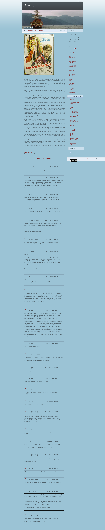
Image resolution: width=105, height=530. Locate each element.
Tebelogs (72, 134)
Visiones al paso (72, 92)
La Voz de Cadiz (72, 74)
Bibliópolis (72, 99)
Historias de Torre (72, 67)
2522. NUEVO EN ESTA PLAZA (35, 30)
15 (25, 388)
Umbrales (72, 140)
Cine (70, 56)
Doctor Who (71, 62)
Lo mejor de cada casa (73, 76)
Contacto (31, 27)
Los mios (70, 78)
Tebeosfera (72, 137)
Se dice (71, 133)
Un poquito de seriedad (73, 90)
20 (25, 454)
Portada (26, 27)
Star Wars (71, 87)
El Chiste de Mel (73, 111)
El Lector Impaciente (74, 112)
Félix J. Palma (73, 116)
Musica (70, 79)
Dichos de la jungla (72, 61)
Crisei (27, 5)
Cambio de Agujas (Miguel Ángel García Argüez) (74, 102)
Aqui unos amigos (72, 51)
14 (25, 378)
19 (25, 440)
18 (25, 428)
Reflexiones (71, 84)
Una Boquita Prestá (74, 142)
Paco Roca (72, 129)
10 (25, 310)
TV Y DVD (71, 89)
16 (25, 400)
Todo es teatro (71, 88)
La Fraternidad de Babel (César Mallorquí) (73, 124)
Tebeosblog (72, 135)
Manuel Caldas (73, 128)
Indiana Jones (71, 71)
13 (25, 367)
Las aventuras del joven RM (74, 73)
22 (25, 478)
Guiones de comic (72, 66)
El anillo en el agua (72, 65)
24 (25, 514)
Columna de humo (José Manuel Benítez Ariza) (74, 106)
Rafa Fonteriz (73, 131)
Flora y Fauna (73, 117)
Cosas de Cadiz (72, 57)
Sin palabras (71, 85)
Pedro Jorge (72, 130)
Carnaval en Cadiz (72, 53)
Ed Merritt (102, 158)
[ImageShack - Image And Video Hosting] (75, 48)
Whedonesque (73, 143)
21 (25, 468)
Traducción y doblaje (74, 138)
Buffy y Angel (71, 52)
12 (25, 353)
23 (25, 491)
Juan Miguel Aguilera (74, 121)
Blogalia (88, 158)
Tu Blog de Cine (73, 139)
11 (25, 343)
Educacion (71, 64)
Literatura (71, 75)
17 (25, 411)
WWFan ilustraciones (74, 144)
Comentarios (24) (28, 152)
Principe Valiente (72, 83)
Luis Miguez (72, 126)
